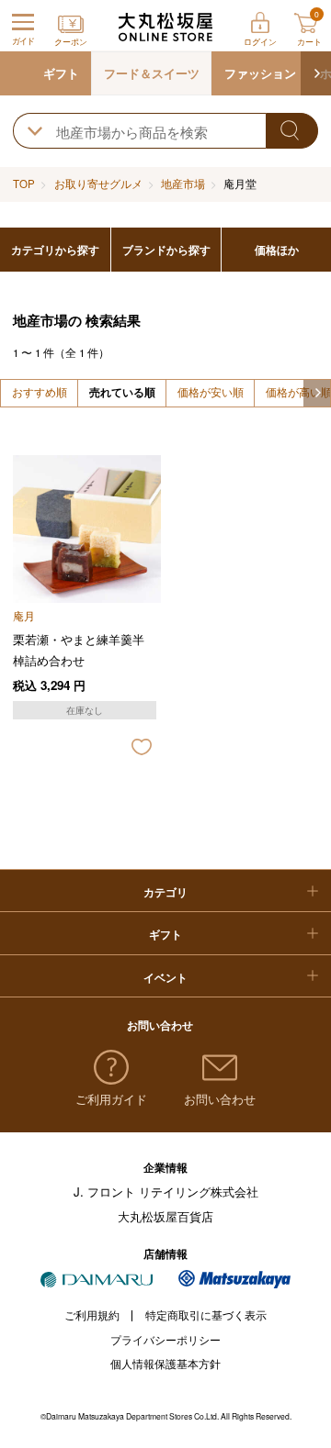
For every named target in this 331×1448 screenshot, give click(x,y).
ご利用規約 (92, 1315)
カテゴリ (165, 892)
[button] (316, 73)
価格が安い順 (210, 391)
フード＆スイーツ (152, 73)
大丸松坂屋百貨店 (165, 1216)
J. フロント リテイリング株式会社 (166, 1191)
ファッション (260, 73)
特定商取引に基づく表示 (206, 1315)
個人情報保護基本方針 (165, 1363)
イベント (165, 978)
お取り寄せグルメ (98, 183)
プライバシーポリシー (165, 1339)
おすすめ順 (39, 391)
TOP (24, 183)
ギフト (61, 73)
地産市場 (183, 183)
